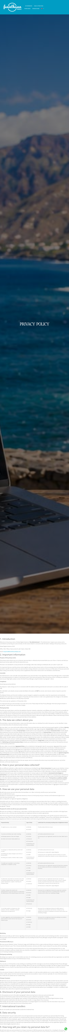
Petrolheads (27, 8)
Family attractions (38, 5)
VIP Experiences (28, 5)
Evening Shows (35, 8)
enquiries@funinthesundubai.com (12, 651)
